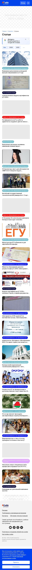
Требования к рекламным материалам (14, 513)
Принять (16, 562)
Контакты (5, 515)
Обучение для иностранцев (19, 515)
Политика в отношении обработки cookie (15, 532)
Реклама (4, 510)
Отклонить (16, 567)
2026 (11, 47)
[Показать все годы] (23, 47)
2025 (17, 47)
